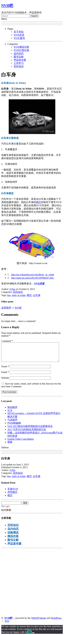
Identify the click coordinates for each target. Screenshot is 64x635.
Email (5, 372)
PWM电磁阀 (14, 423)
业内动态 (19, 53)
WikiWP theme (38, 618)
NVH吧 (7, 6)
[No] (33, 632)
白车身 (36, 295)
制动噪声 (12, 407)
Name (5, 366)
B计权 (18, 307)
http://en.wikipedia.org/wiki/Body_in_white (32, 274)
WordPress (56, 618)
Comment (7, 341)
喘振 (9, 442)
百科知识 (19, 66)
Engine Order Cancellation (20, 439)
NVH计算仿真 (21, 50)
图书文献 (19, 56)
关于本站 (19, 31)
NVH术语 (19, 35)
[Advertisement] (32, 582)
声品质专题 (20, 60)
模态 (38, 202)
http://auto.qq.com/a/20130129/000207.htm (32, 278)
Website (5, 378)
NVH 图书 (19, 38)
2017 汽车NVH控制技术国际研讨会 (26, 429)
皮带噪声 (6, 307)
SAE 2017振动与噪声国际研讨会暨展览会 (30, 426)
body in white (18, 295)
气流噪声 (12, 419)
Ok (29, 632)
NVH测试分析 (21, 47)
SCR (9, 410)
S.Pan (12, 289)
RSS (7, 621)
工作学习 (19, 63)
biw (9, 295)
